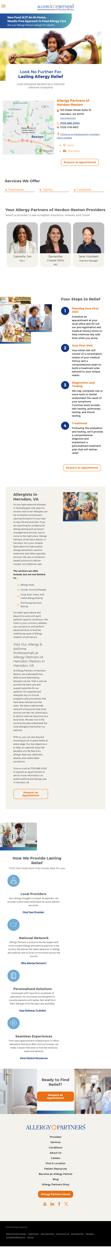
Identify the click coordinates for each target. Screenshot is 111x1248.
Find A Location (56, 1163)
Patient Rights (33, 1234)
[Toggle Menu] (3, 6)
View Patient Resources (34, 1058)
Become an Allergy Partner (55, 1174)
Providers (55, 1137)
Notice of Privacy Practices (16, 1234)
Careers (55, 1158)
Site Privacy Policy (47, 1234)
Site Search (90, 1234)
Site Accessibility (77, 1234)
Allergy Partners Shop (55, 1184)
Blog (55, 1179)
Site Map (30, 1237)
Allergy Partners (55, 8)
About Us (55, 1152)
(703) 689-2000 (70, 123)
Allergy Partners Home (55, 1194)
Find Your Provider (33, 912)
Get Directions (68, 118)
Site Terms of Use (62, 1234)
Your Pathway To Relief (32, 1010)
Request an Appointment (80, 162)
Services (55, 1142)
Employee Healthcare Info (15, 1237)
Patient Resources (55, 1168)
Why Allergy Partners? (34, 963)
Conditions (55, 1147)
